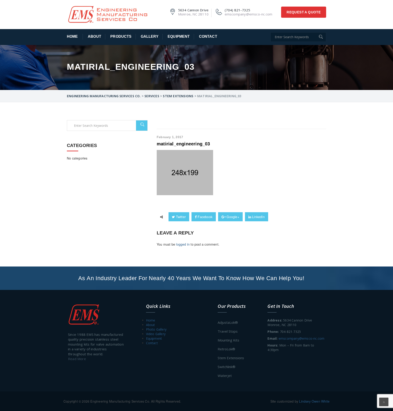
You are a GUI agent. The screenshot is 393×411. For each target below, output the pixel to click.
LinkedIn (258, 216)
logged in (183, 244)
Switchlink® (226, 366)
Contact (208, 36)
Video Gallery (156, 334)
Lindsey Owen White (314, 401)
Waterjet (225, 375)
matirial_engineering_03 (183, 143)
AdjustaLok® (228, 322)
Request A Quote (304, 12)
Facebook (204, 216)
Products (120, 36)
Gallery (150, 36)
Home (72, 36)
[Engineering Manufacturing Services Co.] (107, 14)
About (94, 36)
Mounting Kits (228, 340)
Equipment (179, 36)
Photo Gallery (156, 329)
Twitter (180, 216)
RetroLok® (226, 349)
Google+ (232, 216)
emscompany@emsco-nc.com (302, 338)
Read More (77, 358)
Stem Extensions (231, 358)
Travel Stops (228, 331)
